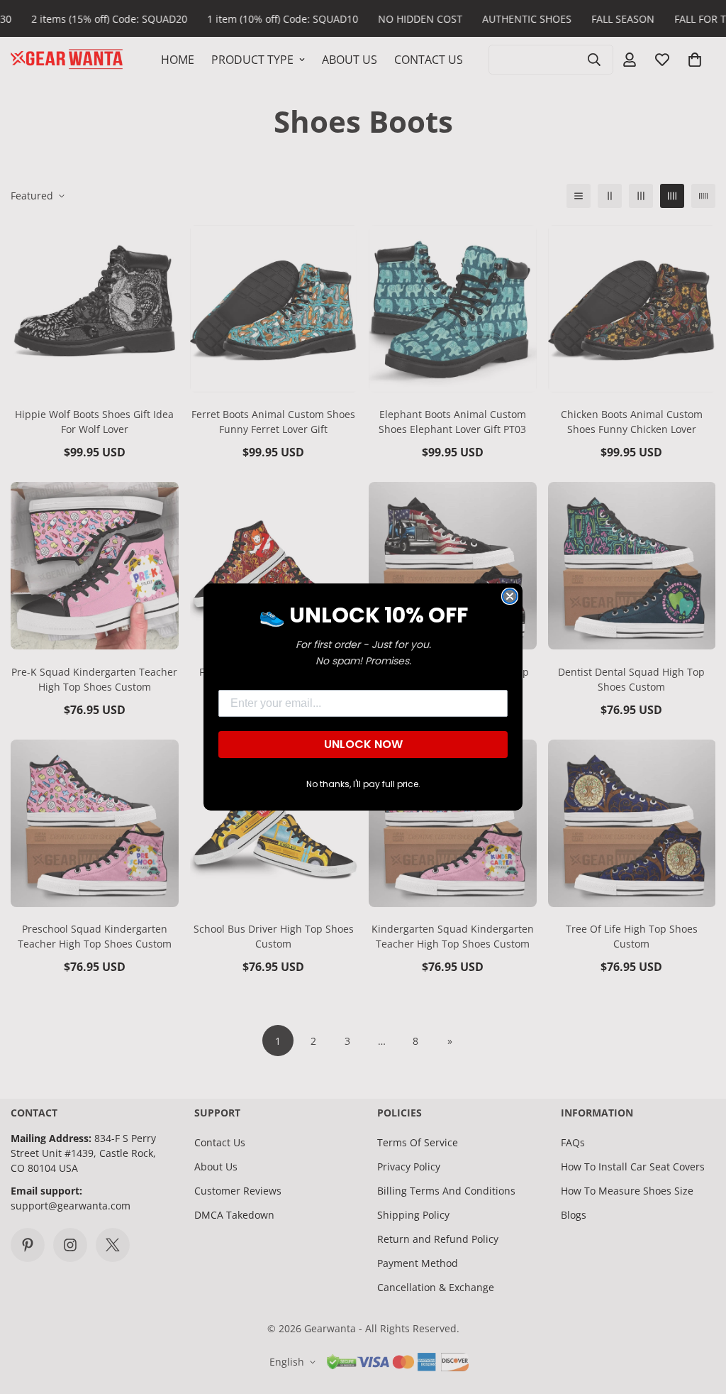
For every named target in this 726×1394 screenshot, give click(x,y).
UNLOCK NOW (363, 744)
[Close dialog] (510, 596)
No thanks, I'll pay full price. (363, 784)
